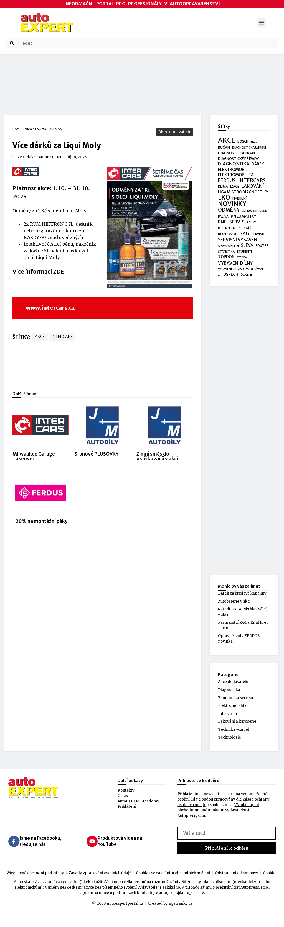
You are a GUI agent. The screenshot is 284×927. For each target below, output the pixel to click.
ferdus (227, 180)
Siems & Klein (228, 246)
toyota (242, 257)
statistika (226, 252)
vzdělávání (255, 269)
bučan (224, 147)
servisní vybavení (238, 239)
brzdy (254, 141)
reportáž (242, 228)
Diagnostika (229, 689)
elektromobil (232, 169)
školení (246, 275)
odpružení (249, 210)
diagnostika (233, 163)
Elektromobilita (232, 705)
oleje (263, 210)
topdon (226, 257)
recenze (224, 228)
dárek (258, 164)
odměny (229, 210)
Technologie (229, 737)
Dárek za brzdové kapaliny (242, 593)
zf (219, 275)
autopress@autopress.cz (181, 892)
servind (258, 234)
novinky (232, 204)
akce (40, 336)
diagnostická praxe (237, 153)
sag (244, 234)
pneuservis (231, 222)
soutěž (261, 246)
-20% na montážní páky (40, 521)
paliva (223, 216)
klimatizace (228, 186)
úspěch (230, 274)
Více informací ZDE (38, 271)
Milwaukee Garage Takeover (33, 456)
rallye (251, 222)
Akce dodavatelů (174, 131)
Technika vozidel (233, 729)
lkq (224, 197)
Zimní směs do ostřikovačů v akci (157, 456)
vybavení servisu (231, 269)
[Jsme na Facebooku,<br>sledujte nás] (13, 841)
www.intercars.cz (50, 307)
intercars (62, 336)
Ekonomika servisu (235, 697)
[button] (261, 22)
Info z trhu (227, 713)
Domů (17, 129)
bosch (242, 141)
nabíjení (239, 198)
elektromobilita (236, 174)
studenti (244, 252)
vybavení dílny (235, 263)
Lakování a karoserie (237, 721)
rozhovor (227, 234)
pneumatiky (243, 216)
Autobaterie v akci (234, 601)
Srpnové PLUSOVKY (96, 454)
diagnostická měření (249, 148)
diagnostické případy (238, 158)
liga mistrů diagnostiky (243, 192)
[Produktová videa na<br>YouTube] (92, 841)
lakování (253, 186)
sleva (247, 245)
